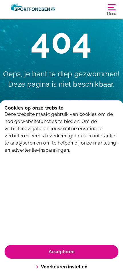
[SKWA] (33, 9)
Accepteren (62, 251)
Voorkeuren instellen (64, 267)
